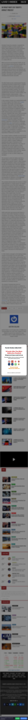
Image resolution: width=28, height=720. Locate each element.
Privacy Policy (23, 718)
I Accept (17, 718)
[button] (23, 2)
